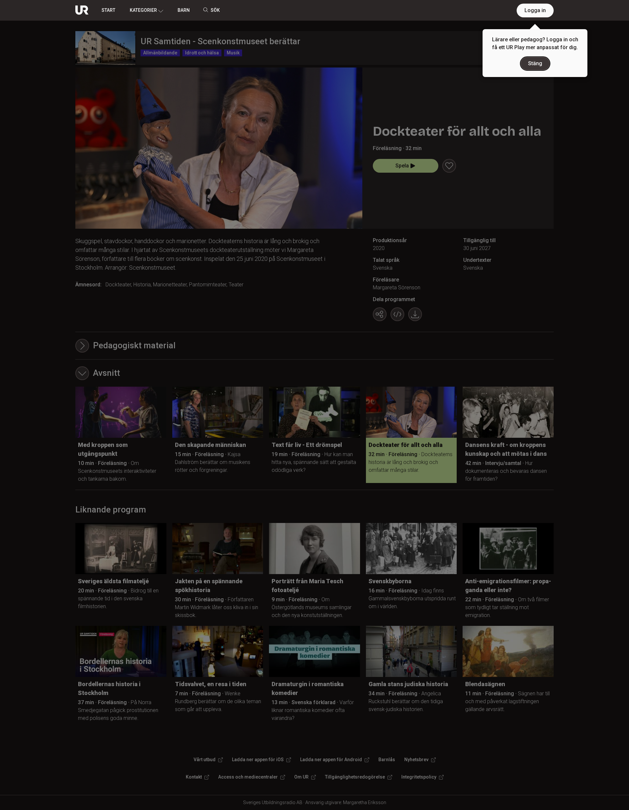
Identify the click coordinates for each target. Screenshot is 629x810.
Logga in (535, 10)
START (108, 10)
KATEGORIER (143, 10)
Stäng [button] (535, 63)
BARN (184, 10)
